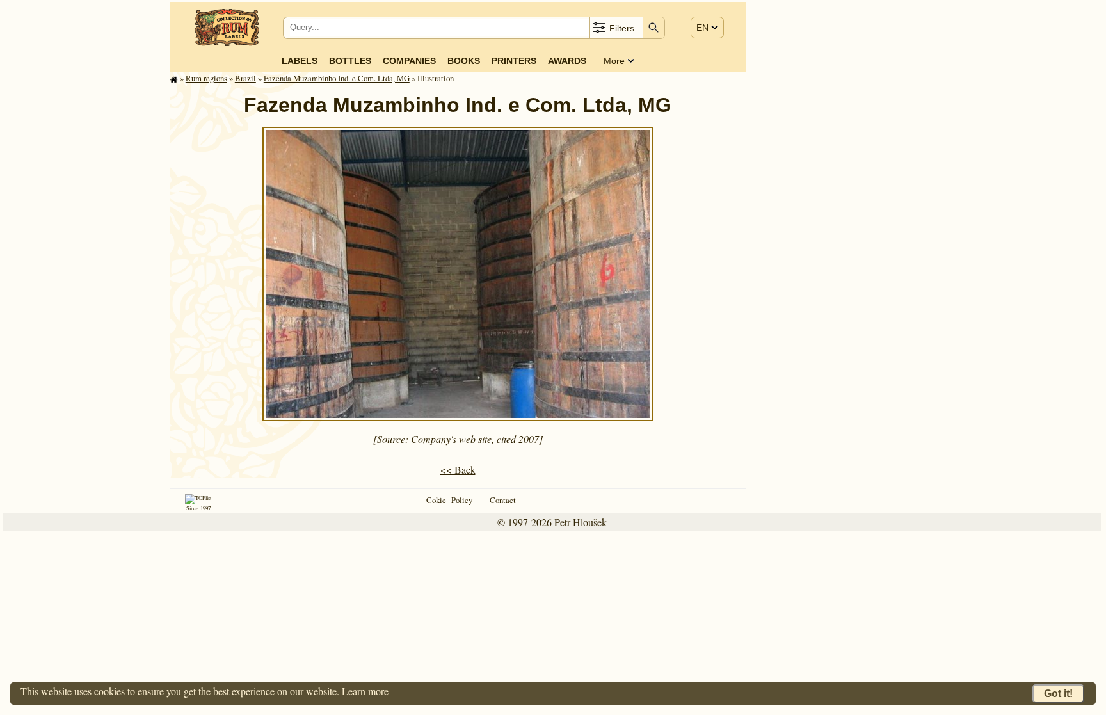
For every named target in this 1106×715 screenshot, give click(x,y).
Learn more (365, 691)
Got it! (1058, 693)
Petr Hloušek (580, 522)
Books (463, 61)
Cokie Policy (449, 500)
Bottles (350, 61)
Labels (299, 61)
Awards (567, 61)
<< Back (458, 469)
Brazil (245, 78)
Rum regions (206, 78)
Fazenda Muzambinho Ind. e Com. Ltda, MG (337, 78)
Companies (409, 61)
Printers (514, 61)
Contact (503, 500)
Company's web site (451, 439)
